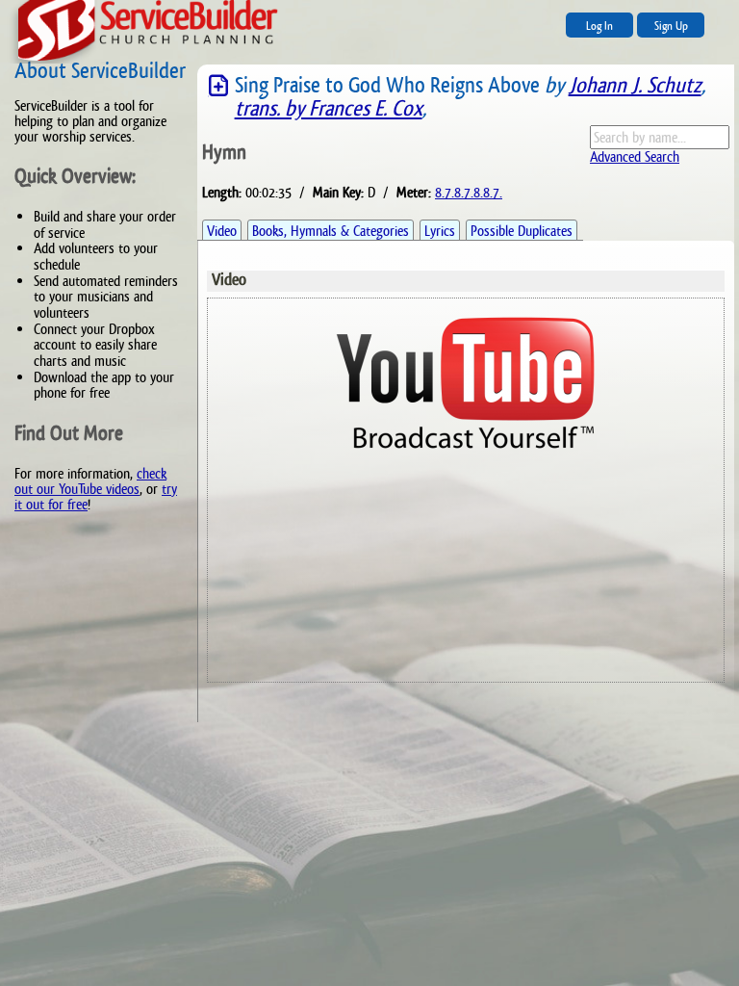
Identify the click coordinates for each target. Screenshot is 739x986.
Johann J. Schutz (635, 85)
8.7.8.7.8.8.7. (468, 192)
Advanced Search (634, 156)
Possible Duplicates (522, 230)
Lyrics (439, 230)
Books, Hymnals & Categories (330, 230)
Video (222, 230)
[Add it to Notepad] (218, 86)
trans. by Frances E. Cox (328, 108)
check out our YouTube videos (90, 481)
